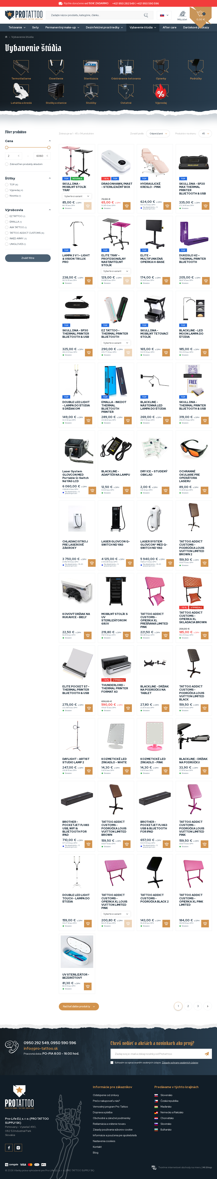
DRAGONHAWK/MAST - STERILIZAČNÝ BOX (116, 185)
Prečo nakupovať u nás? (106, 1101)
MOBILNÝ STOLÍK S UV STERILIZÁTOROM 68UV (114, 619)
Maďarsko (166, 1106)
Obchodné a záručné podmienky (111, 1118)
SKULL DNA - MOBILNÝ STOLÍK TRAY (74, 187)
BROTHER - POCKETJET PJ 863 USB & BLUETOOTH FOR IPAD (153, 826)
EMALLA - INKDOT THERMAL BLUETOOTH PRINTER (113, 407)
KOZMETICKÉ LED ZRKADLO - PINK (153, 760)
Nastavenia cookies (104, 1141)
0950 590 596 (63, 1042)
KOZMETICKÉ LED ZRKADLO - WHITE (114, 760)
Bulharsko (166, 1129)
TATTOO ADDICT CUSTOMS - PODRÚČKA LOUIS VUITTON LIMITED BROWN (113, 828)
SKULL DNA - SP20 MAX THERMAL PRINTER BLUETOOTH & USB (192, 188)
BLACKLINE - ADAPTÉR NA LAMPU (115, 473)
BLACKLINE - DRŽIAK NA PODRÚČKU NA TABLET (154, 690)
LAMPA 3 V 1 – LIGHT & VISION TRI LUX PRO (76, 259)
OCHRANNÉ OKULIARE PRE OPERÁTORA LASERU (189, 476)
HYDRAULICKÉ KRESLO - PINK (150, 185)
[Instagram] (18, 1147)
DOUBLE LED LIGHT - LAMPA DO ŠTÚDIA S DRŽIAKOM (76, 405)
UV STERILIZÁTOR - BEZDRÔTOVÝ (75, 976)
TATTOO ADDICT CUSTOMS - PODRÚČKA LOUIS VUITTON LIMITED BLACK (191, 693)
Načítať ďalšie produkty (76, 1006)
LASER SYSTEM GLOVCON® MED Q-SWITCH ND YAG (153, 545)
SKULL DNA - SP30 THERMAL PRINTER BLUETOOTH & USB (75, 334)
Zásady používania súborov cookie (113, 1129)
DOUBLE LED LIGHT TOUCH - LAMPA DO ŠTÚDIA (76, 898)
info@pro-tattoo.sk (41, 1048)
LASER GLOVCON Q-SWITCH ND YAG (115, 543)
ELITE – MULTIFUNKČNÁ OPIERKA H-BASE (152, 259)
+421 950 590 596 (147, 3)
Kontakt (97, 1147)
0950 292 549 (36, 1042)
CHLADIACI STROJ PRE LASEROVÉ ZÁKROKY (75, 545)
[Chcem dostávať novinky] (207, 1054)
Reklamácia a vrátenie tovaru (109, 1124)
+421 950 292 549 (123, 3)
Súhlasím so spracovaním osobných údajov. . (157, 1062)
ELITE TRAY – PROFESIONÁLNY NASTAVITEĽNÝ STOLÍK (113, 260)
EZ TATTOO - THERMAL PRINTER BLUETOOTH (114, 334)
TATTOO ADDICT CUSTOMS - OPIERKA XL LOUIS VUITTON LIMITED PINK (114, 901)
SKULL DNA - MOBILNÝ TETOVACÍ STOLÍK (154, 334)
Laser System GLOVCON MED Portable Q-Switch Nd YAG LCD (75, 476)
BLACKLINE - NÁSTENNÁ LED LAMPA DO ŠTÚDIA (153, 405)
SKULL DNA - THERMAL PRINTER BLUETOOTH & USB (192, 405)
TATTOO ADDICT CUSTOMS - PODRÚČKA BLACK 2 (154, 898)
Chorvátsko (167, 1118)
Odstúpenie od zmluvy (106, 1095)
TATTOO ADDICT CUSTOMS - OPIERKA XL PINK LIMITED (191, 900)
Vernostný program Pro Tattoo (110, 1106)
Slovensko (166, 1095)
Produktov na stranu (185, 133)
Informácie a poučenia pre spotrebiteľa (115, 1135)
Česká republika (169, 1101)
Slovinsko (166, 1124)
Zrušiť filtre (27, 258)
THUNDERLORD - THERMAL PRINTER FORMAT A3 (114, 688)
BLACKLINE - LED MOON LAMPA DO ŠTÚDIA (191, 334)
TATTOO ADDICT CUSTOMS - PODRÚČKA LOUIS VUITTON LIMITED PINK (191, 828)
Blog (95, 1152)
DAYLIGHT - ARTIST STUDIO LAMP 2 (76, 760)
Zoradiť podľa (137, 133)
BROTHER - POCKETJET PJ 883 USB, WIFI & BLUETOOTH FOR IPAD (75, 828)
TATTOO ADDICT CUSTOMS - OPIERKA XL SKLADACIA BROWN (193, 617)
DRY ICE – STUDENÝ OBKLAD (153, 473)
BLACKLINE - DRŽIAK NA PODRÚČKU (193, 760)
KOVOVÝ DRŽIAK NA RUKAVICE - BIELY (76, 615)
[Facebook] (9, 1147)
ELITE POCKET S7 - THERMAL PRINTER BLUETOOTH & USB (75, 690)
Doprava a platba (102, 1112)
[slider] (6, 147)
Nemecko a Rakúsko (172, 1112)
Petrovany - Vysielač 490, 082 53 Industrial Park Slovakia (27, 1127)
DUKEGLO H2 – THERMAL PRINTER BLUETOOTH (192, 259)
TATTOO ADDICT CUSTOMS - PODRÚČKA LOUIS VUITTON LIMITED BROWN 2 (191, 548)
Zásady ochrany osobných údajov (180, 1062)
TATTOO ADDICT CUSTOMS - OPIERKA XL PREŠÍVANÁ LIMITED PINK (154, 620)
